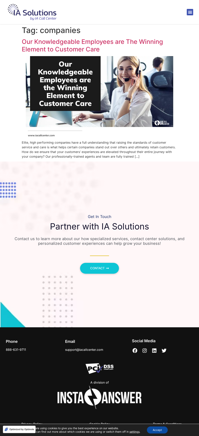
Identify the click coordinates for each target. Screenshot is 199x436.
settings (134, 431)
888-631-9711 (16, 350)
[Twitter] (164, 350)
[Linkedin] (154, 350)
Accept (157, 430)
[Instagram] (144, 350)
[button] (190, 12)
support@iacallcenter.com (84, 350)
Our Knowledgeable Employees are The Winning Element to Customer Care (92, 45)
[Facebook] (135, 350)
